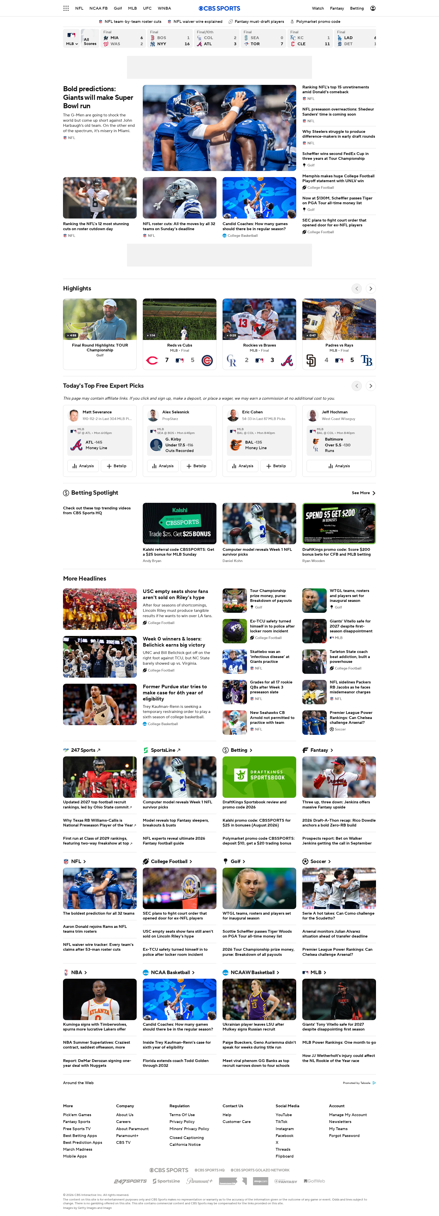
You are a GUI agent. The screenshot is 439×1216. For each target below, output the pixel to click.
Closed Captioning (186, 1149)
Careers (123, 1133)
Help (227, 1127)
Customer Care (237, 1133)
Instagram (285, 1141)
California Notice (185, 1156)
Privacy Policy (182, 1133)
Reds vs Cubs (179, 334)
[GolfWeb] (314, 1193)
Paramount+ (127, 1147)
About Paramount (132, 1141)
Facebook (284, 1147)
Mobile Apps (75, 1168)
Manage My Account (348, 1127)
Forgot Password (344, 1147)
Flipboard (285, 1168)
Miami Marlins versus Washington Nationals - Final (123, 38)
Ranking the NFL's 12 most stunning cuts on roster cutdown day (100, 207)
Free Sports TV (77, 1141)
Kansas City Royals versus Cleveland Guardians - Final (310, 38)
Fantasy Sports (76, 1133)
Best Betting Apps (80, 1147)
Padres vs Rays (339, 334)
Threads (283, 1161)
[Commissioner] (233, 1191)
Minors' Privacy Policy (189, 1141)
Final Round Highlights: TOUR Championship (100, 334)
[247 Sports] (130, 1192)
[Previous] (357, 289)
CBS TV (123, 1154)
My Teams (338, 1141)
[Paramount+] (199, 1192)
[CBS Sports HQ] (210, 1181)
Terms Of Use (182, 1127)
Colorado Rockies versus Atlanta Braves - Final (217, 38)
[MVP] (260, 1191)
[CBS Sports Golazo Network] (260, 1181)
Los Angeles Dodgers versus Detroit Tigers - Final (357, 38)
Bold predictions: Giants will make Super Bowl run (179, 128)
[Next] (371, 289)
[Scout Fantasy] (286, 1193)
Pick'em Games (77, 1127)
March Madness (77, 1161)
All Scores (90, 38)
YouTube (284, 1127)
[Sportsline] (166, 1192)
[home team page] (76, 440)
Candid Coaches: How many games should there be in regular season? (259, 207)
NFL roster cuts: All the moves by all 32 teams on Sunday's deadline (179, 207)
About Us (124, 1127)
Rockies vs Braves (259, 334)
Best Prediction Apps (82, 1154)
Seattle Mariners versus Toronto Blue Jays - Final (263, 38)
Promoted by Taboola (356, 1095)
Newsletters (340, 1133)
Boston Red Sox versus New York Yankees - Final (170, 38)
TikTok (281, 1133)
